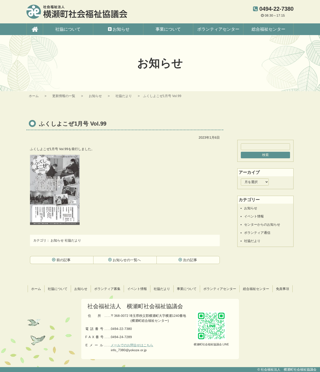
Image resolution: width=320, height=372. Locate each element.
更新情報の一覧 (63, 96)
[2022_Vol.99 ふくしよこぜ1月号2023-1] (55, 222)
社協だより (123, 96)
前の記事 (63, 260)
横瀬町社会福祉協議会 (76, 12)
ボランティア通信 (257, 233)
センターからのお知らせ (262, 224)
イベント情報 (254, 216)
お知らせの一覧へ (127, 260)
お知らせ (95, 96)
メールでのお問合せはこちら (132, 345)
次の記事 (190, 260)
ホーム (34, 96)
